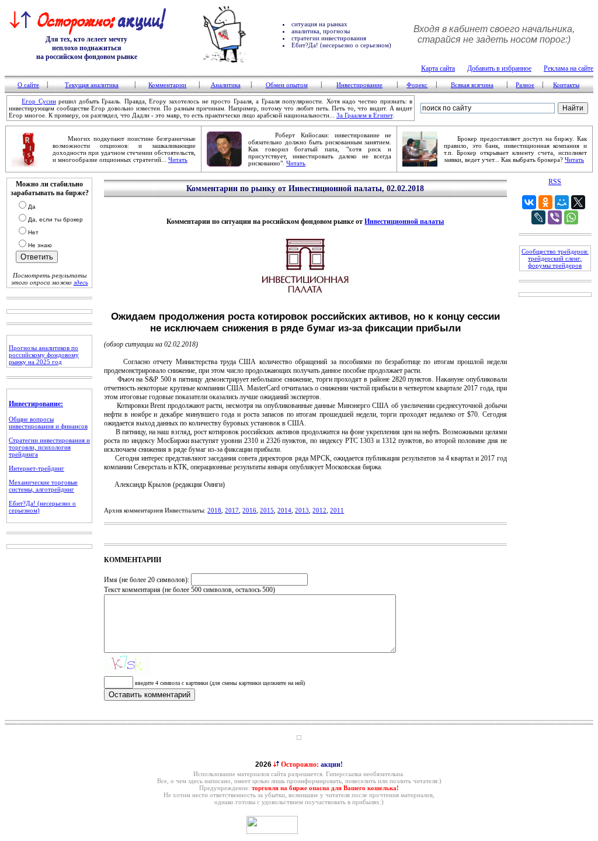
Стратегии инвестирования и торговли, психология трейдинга (49, 447)
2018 (214, 510)
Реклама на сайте (568, 68)
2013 (302, 510)
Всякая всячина (472, 84)
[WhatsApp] (571, 217)
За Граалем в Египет (364, 115)
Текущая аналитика (92, 84)
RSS (554, 182)
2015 (267, 510)
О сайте (28, 84)
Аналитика (226, 84)
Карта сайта (438, 68)
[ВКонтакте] (529, 202)
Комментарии (167, 84)
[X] (578, 202)
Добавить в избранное (499, 68)
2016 (249, 510)
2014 (284, 510)
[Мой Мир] (562, 202)
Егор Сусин (38, 101)
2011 (337, 510)
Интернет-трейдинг (36, 468)
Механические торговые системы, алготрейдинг (43, 486)
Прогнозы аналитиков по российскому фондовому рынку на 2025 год (44, 354)
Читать (177, 159)
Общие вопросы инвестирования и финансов (48, 423)
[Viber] (555, 217)
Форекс (416, 84)
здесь (81, 282)
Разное (525, 84)
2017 (232, 510)
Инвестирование (359, 84)
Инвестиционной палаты (404, 221)
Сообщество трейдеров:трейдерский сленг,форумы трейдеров (555, 258)
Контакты (566, 84)
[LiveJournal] (538, 217)
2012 (319, 510)
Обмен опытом (287, 84)
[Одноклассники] (545, 202)
